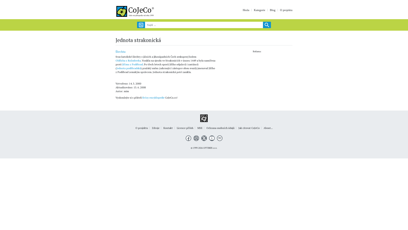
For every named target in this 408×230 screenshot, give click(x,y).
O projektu (286, 10)
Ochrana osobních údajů (220, 128)
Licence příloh (185, 128)
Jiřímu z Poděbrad (132, 64)
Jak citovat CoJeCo (249, 128)
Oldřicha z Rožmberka (128, 60)
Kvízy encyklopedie (153, 97)
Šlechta (120, 52)
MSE (199, 128)
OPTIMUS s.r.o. (210, 148)
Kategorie (259, 10)
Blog (272, 10)
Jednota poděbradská (129, 68)
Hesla (246, 10)
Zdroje (155, 128)
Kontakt (168, 128)
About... (268, 128)
